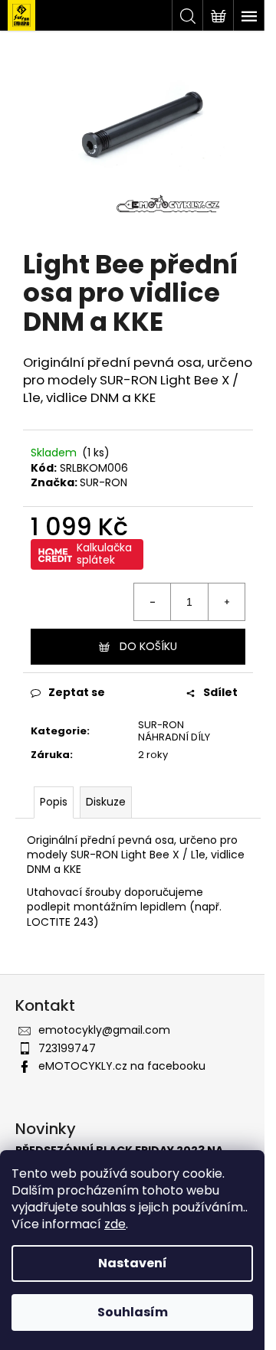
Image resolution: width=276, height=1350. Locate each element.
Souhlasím (132, 1312)
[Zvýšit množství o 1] (226, 601)
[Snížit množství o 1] (152, 601)
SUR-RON (103, 482)
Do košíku (148, 646)
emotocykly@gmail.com (104, 1030)
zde (115, 1224)
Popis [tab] (53, 801)
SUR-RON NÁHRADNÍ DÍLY (174, 731)
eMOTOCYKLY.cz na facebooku (121, 1066)
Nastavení (132, 1263)
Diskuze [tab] (106, 801)
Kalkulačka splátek (104, 553)
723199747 (67, 1048)
